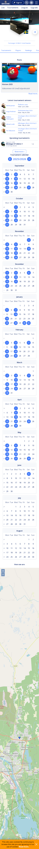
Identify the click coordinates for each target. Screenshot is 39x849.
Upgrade (34, 7)
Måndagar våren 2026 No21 (27, 123)
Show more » (19, 152)
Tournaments (12, 7)
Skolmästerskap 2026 (25, 110)
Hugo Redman (11, 111)
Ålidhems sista (23, 105)
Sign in (19, 2)
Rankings (28, 50)
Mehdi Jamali (10, 106)
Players (18, 50)
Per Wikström (10, 131)
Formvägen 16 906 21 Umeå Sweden (19, 43)
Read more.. (24, 847)
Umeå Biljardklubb (19, 37)
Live (3, 7)
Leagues (24, 7)
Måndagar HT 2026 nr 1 (14, 144)
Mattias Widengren (10, 118)
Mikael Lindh (10, 124)
